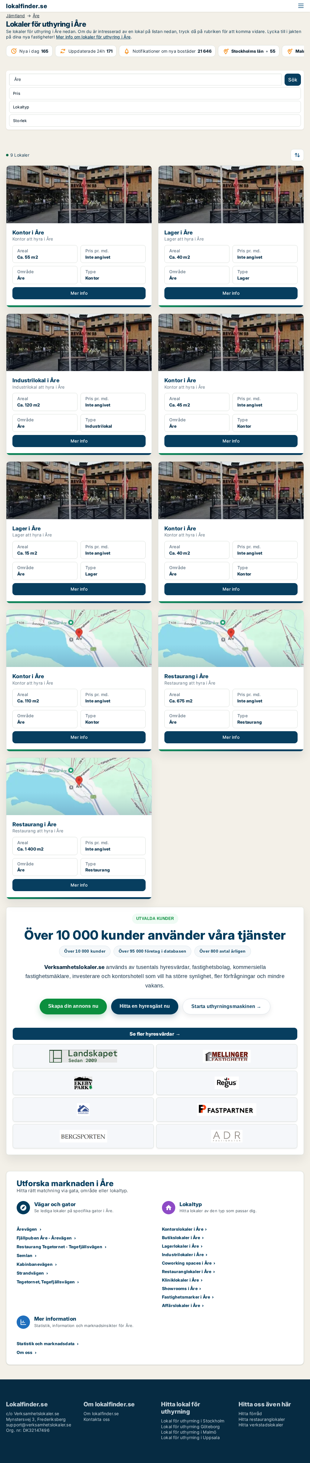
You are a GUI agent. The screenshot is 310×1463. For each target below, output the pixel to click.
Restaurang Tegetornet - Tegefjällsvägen (59, 1246)
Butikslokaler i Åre (181, 1237)
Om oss (24, 1352)
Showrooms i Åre (180, 1288)
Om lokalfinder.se (101, 1413)
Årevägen (27, 1229)
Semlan (24, 1255)
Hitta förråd (250, 1413)
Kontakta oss (97, 1419)
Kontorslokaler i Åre (182, 1229)
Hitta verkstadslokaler (261, 1424)
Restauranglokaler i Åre (187, 1271)
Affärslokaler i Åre (181, 1305)
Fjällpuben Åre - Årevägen (44, 1237)
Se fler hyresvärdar (155, 1034)
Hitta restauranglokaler (262, 1419)
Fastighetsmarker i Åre (186, 1296)
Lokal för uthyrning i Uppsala (190, 1437)
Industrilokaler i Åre (183, 1254)
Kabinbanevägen (35, 1264)
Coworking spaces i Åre (187, 1263)
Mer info (79, 293)
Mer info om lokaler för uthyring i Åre (93, 36)
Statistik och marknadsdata (45, 1343)
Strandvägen (30, 1273)
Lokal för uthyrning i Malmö (188, 1432)
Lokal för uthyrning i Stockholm (192, 1420)
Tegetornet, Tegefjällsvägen (46, 1281)
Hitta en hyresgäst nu (145, 1006)
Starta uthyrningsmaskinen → (226, 1006)
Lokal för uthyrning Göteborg (190, 1426)
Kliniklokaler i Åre (180, 1279)
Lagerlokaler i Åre (180, 1246)
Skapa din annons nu (73, 1006)
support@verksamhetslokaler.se (38, 1424)
